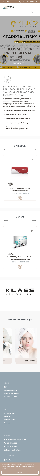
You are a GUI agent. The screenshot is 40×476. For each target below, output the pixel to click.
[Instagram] (10, 460)
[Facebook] (5, 460)
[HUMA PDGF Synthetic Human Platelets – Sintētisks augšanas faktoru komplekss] (20, 241)
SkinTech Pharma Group (10, 184)
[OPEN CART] (32, 12)
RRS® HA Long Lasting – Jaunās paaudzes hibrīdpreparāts (20, 189)
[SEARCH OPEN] (36, 12)
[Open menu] (4, 12)
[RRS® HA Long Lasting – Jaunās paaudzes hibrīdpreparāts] (20, 170)
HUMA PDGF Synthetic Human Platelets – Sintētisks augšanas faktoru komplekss (20, 258)
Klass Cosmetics (10, 254)
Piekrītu (20, 473)
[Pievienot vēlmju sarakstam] (32, 160)
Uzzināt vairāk (19, 63)
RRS (11, 182)
